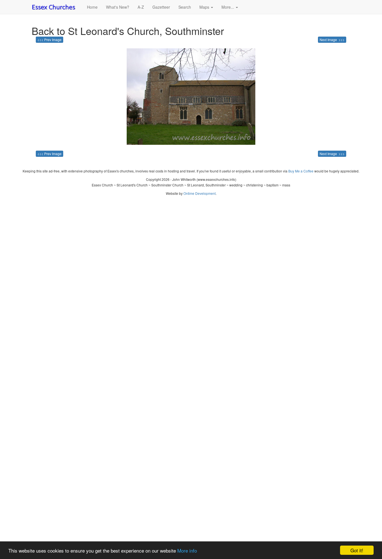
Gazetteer (161, 7)
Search (184, 7)
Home (92, 7)
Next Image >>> (332, 39)
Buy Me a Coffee (300, 171)
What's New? (117, 7)
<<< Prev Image (49, 39)
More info (187, 550)
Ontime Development (199, 193)
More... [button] (228, 7)
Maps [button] (204, 7)
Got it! (356, 550)
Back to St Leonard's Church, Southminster (128, 30)
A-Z (141, 7)
